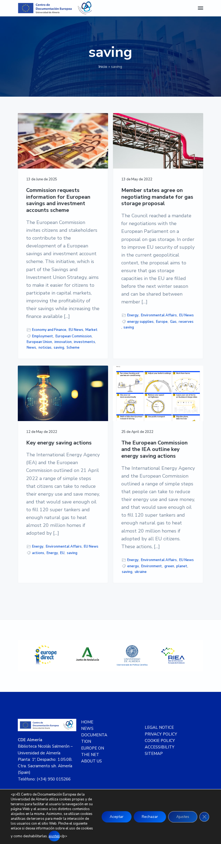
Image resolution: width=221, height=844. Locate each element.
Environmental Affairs (159, 315)
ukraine (141, 571)
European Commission (74, 336)
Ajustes (182, 816)
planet (181, 566)
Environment (151, 566)
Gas (173, 321)
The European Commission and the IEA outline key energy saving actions (154, 450)
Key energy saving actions (59, 443)
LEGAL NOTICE (159, 727)
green (169, 566)
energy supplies (140, 321)
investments (84, 341)
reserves (186, 321)
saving (59, 347)
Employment (42, 336)
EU (62, 553)
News (31, 347)
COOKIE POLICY (160, 740)
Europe (162, 321)
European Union (39, 341)
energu (133, 566)
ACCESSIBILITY (159, 747)
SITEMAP (154, 753)
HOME (87, 722)
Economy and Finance (49, 329)
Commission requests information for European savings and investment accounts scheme (58, 200)
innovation (63, 341)
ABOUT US (91, 761)
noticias (45, 347)
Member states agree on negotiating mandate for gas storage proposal (157, 197)
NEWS (87, 728)
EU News (76, 329)
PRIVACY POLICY (161, 734)
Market (91, 329)
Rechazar (150, 816)
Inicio (103, 66)
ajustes (54, 836)
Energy (133, 315)
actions (38, 553)
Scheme (73, 347)
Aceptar (116, 816)
